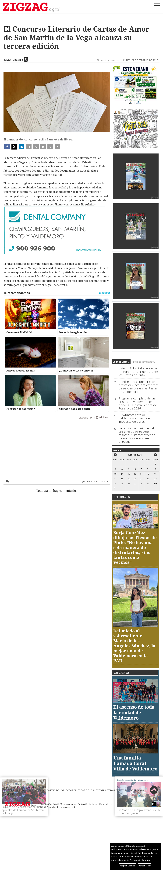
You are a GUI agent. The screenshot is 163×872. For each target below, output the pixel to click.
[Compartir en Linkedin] (21, 146)
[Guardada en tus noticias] (36, 146)
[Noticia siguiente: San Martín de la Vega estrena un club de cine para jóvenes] (57, 146)
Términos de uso (68, 804)
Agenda (117, 450)
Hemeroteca (23, 790)
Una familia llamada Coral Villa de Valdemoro (135, 763)
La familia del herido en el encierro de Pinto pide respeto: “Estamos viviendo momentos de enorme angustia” (137, 435)
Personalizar (144, 865)
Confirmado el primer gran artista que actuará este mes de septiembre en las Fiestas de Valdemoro (139, 386)
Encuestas (38, 790)
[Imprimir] (29, 146)
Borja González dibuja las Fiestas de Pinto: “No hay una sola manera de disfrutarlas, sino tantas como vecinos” (135, 547)
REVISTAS (9, 790)
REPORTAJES (121, 672)
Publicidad (10, 793)
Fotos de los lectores (92, 790)
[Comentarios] (43, 146)
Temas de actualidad (120, 790)
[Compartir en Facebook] (7, 146)
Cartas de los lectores (61, 790)
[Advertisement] (57, 442)
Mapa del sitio (105, 804)
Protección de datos (87, 804)
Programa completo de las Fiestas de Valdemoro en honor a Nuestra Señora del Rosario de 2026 (138, 403)
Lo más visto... (121, 361)
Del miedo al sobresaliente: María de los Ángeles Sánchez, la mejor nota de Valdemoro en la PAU (134, 645)
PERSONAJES (122, 497)
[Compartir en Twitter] (14, 147)
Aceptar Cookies (127, 865)
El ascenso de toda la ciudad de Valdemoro (134, 712)
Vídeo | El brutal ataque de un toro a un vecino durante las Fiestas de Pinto (138, 372)
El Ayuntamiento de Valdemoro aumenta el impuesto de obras (135, 418)
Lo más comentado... (144, 361)
